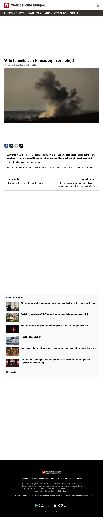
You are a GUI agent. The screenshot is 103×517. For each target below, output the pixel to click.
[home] (4, 13)
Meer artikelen (12, 372)
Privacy (64, 479)
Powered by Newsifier (51, 512)
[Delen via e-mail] (16, 146)
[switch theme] (98, 5)
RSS (71, 479)
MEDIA (47, 13)
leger (43, 155)
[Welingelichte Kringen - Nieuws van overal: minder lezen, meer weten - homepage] (25, 5)
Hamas (80, 155)
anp (12, 65)
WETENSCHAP (60, 13)
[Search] (93, 5)
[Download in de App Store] (60, 505)
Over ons (24, 479)
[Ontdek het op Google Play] (42, 505)
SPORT (21, 13)
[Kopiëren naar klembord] (21, 146)
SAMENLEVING (35, 13)
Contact (34, 479)
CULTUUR (74, 13)
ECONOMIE (12, 13)
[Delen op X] (11, 146)
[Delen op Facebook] (6, 146)
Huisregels (54, 479)
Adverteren (43, 479)
